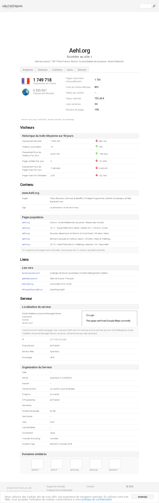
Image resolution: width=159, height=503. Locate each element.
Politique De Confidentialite (59, 490)
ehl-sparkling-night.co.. (32, 289)
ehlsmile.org (27, 284)
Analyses (28, 69)
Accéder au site (78, 57)
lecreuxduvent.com (31, 273)
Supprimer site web (56, 486)
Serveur (82, 69)
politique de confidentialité (97, 499)
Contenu (57, 69)
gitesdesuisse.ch (29, 278)
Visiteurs (43, 69)
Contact (90, 486)
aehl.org (26, 222)
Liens (70, 69)
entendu (142, 496)
